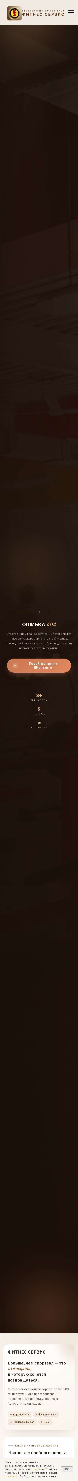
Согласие (35, 1469)
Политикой (11, 1476)
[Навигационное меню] (71, 12)
